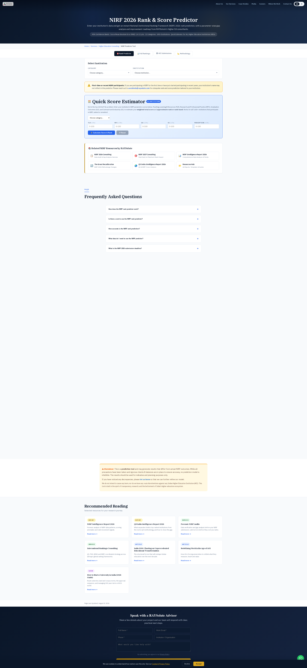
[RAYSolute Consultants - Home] (8, 4)
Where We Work (274, 4)
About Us (219, 4)
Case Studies (243, 4)
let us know (145, 479)
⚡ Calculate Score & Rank (101, 133)
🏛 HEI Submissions (163, 53)
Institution (138, 68)
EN (297, 4)
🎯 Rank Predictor (124, 54)
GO (144, 123)
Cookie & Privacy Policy (161, 664)
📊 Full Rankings (143, 54)
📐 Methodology (183, 54)
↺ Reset (122, 133)
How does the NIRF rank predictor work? (124, 209)
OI (171, 123)
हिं (301, 4)
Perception (201, 123)
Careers (262, 4)
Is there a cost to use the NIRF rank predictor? (126, 219)
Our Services (230, 4)
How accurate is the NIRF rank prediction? (124, 229)
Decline (187, 664)
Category (92, 68)
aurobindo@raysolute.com (139, 88)
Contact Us (287, 4)
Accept (199, 664)
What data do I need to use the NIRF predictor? (126, 238)
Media (254, 4)
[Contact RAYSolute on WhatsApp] (300, 658)
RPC (118, 123)
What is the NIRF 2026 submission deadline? (125, 248)
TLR (91, 123)
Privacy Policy (164, 654)
